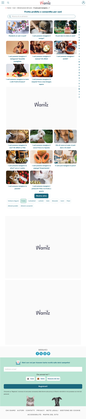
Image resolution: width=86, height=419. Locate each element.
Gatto (43, 379)
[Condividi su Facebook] (37, 353)
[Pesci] (62, 216)
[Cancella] (79, 26)
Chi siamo (11, 410)
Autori (20, 410)
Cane (32, 379)
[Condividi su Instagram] (45, 353)
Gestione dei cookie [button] (70, 410)
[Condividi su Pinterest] (48, 353)
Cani (14, 8)
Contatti (30, 410)
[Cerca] (8, 2)
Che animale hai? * (43, 374)
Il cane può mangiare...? (42, 8)
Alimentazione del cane (24, 8)
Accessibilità (34, 415)
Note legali (52, 410)
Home (9, 8)
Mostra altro (41, 196)
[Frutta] (26, 216)
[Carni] (56, 216)
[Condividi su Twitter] (41, 353)
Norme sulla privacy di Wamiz (50, 391)
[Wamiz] (46, 2)
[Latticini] (38, 216)
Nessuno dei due (53, 379)
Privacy (41, 410)
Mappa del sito (50, 415)
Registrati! (43, 386)
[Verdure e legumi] (20, 216)
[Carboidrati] (32, 216)
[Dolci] (44, 216)
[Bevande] (50, 216)
